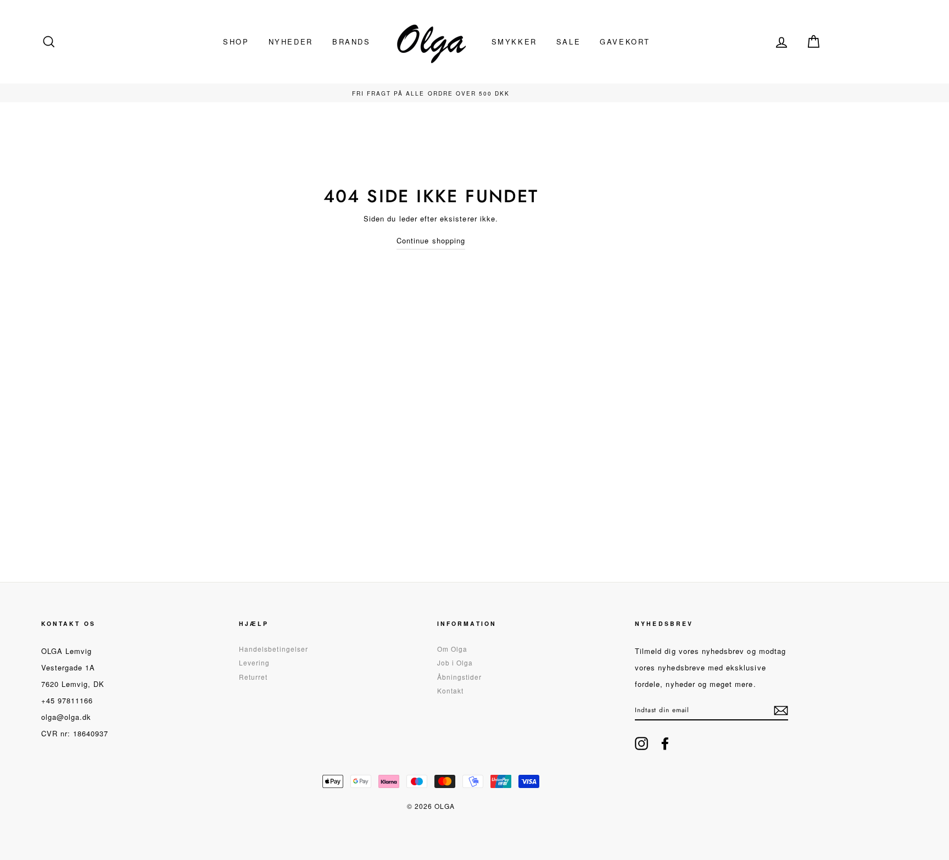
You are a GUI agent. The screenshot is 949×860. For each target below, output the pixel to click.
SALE (568, 41)
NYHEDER (291, 41)
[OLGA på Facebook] (665, 743)
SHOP (236, 41)
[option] (431, 93)
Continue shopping (431, 240)
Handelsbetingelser (273, 648)
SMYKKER (514, 41)
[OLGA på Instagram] (641, 743)
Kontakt (450, 690)
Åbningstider (459, 676)
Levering (254, 662)
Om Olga (452, 648)
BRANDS (351, 41)
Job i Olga (455, 662)
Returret (253, 676)
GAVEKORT (625, 41)
